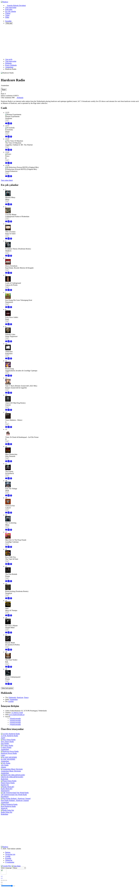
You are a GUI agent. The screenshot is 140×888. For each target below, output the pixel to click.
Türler (7, 15)
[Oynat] (4, 880)
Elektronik (12, 697)
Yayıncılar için (10, 854)
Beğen (4, 89)
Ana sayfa (8, 59)
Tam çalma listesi (7, 180)
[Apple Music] (9, 124)
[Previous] (2, 880)
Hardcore (20, 697)
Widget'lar (8, 860)
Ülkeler (7, 13)
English (11, 701)
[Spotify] (11, 124)
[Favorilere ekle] (2, 882)
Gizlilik (7, 856)
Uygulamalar (9, 862)
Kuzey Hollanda (11, 65)
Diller (7, 17)
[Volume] (2, 884)
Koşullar (8, 858)
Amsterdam (9, 67)
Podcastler (8, 9)
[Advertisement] (66, 41)
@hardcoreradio (15, 718)
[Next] (6, 880)
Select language (6, 868)
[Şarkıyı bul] (7, 120)
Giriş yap (9, 23)
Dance (26, 697)
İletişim (7, 852)
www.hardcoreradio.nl (16, 715)
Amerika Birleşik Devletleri (16, 5)
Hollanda (8, 63)
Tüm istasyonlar (10, 7)
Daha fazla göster (7, 688)
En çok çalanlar (10, 11)
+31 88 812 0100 (17, 713)
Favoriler (8, 21)
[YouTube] (6, 124)
